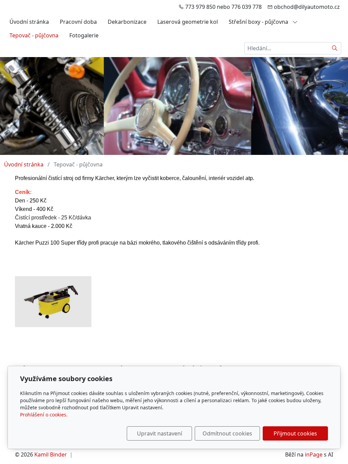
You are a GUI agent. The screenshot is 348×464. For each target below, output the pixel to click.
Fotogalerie (84, 35)
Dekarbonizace (127, 21)
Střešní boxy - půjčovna (259, 21)
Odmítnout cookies (227, 433)
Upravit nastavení (159, 433)
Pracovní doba (78, 21)
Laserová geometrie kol (187, 21)
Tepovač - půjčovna (34, 35)
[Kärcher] (53, 301)
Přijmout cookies (295, 433)
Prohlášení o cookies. (44, 414)
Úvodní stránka (29, 21)
